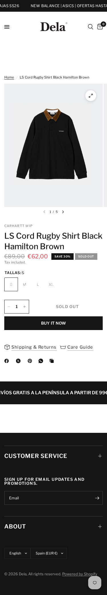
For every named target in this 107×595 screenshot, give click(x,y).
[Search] (90, 27)
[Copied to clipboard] (52, 360)
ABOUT (15, 526)
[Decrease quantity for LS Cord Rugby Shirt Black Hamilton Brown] (9, 306)
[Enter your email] (97, 498)
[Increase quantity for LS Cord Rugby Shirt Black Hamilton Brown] (24, 306)
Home (9, 77)
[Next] (63, 212)
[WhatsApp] (42, 360)
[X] (19, 360)
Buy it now (53, 323)
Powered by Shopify (79, 574)
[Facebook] (7, 360)
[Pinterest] (31, 360)
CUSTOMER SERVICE (35, 456)
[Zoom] (90, 95)
